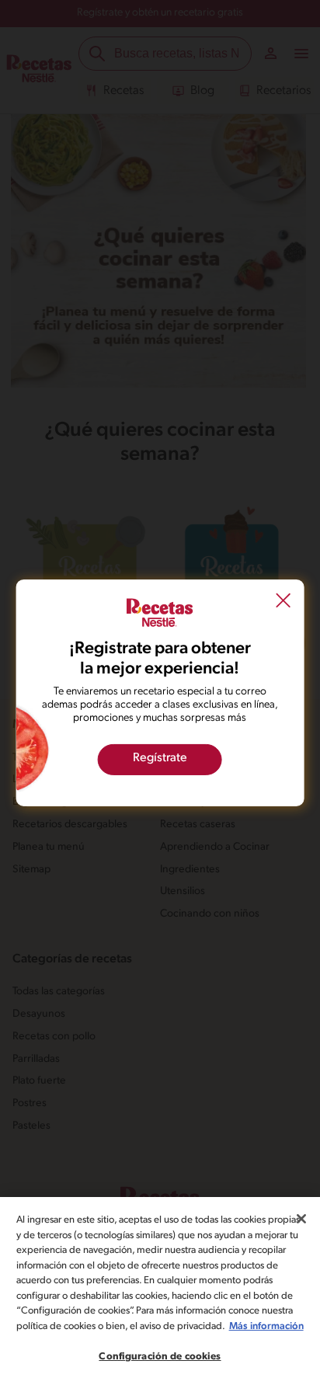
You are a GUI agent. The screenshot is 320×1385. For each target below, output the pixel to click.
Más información (266, 1326)
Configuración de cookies (160, 1357)
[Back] (282, 602)
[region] (160, 1291)
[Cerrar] (301, 1219)
